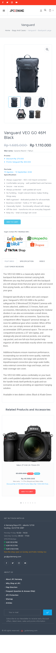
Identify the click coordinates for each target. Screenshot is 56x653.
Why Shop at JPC (13, 583)
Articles (9, 603)
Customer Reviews (14, 266)
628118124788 (11, 542)
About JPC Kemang (14, 579)
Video (42, 261)
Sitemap (9, 599)
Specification (27, 261)
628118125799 (12, 545)
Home (7, 30)
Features (9, 261)
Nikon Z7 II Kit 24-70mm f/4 (28, 465)
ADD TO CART (12, 222)
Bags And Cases (19, 30)
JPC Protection (12, 595)
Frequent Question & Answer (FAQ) (20, 591)
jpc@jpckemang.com (12, 556)
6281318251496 (12, 549)
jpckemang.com (30, 630)
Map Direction (11, 587)
